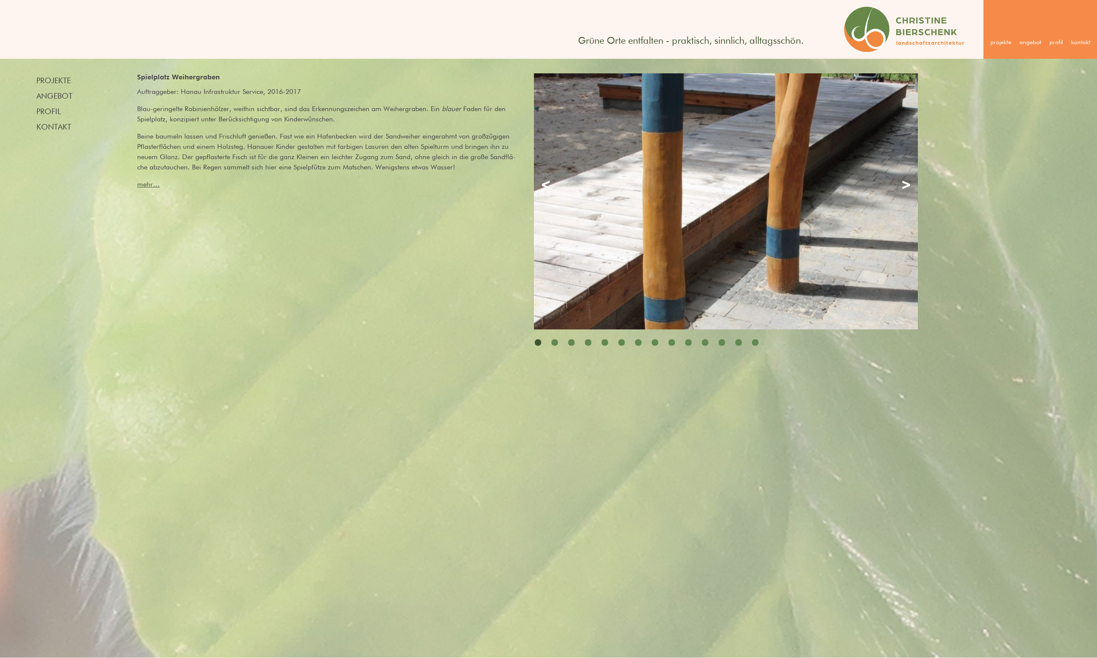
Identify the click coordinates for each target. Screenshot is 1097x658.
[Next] (904, 186)
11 (705, 342)
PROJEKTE (1000, 42)
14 (755, 342)
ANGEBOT (1030, 42)
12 (722, 342)
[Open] (726, 191)
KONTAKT (1081, 42)
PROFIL (1056, 42)
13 (738, 342)
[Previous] (547, 186)
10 (688, 342)
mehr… (148, 184)
